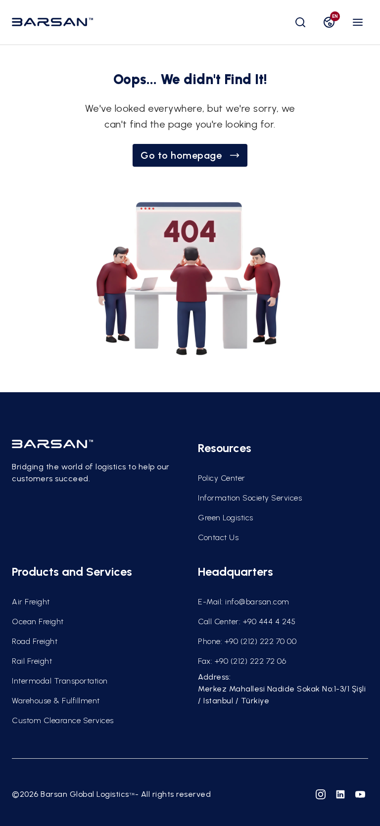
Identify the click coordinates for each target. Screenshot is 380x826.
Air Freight (31, 601)
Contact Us (218, 537)
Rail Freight (32, 661)
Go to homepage (181, 155)
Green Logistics (225, 517)
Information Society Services (250, 498)
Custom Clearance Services (63, 720)
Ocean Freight (38, 621)
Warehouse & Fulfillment (56, 700)
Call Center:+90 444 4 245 (246, 621)
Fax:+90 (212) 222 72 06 (242, 661)
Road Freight (34, 641)
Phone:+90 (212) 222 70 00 (247, 641)
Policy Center (221, 478)
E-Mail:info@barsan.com (243, 601)
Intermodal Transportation (60, 681)
